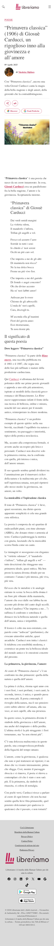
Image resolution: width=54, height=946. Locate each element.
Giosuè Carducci (14, 186)
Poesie (8, 19)
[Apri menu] (50, 7)
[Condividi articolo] (7, 103)
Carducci (14, 379)
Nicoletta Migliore (26, 72)
